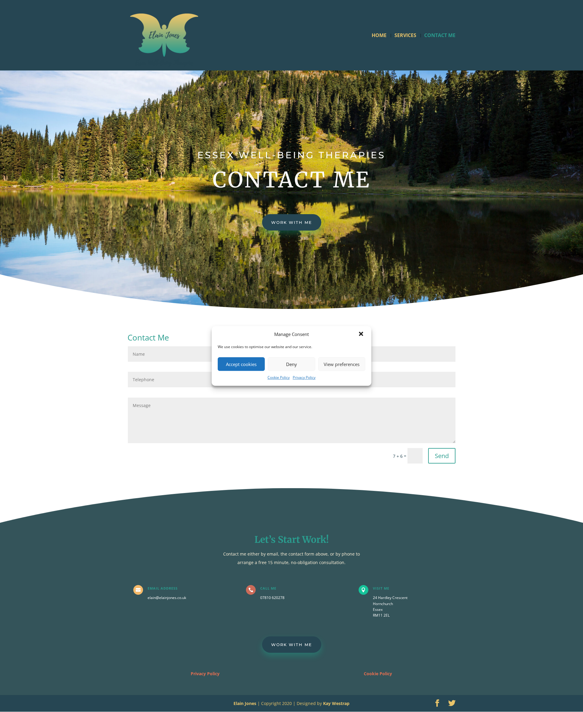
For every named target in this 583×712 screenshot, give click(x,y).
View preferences (342, 364)
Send (442, 456)
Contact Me (439, 36)
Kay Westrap (336, 703)
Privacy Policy (304, 377)
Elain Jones (245, 703)
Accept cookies (241, 364)
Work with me (291, 222)
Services (405, 36)
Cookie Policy (279, 377)
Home (379, 36)
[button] (361, 334)
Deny (291, 364)
